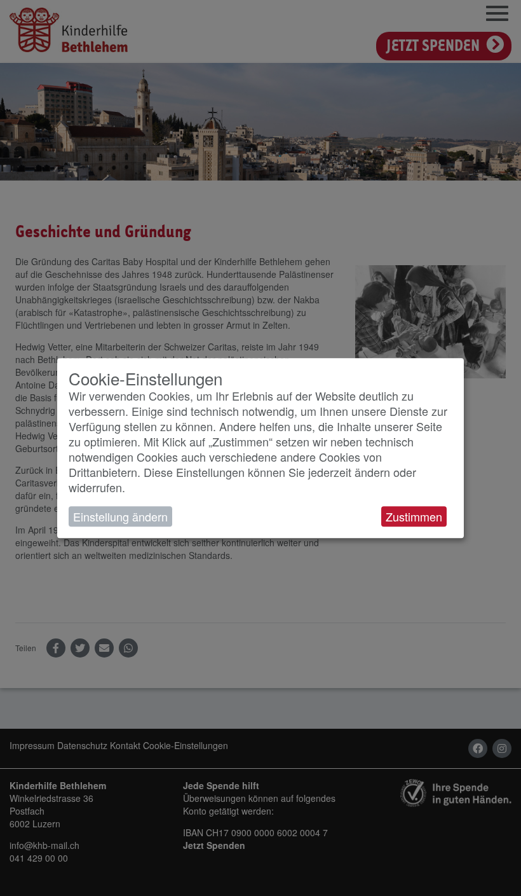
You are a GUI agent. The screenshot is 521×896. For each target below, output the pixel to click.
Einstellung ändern (120, 516)
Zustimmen (414, 516)
